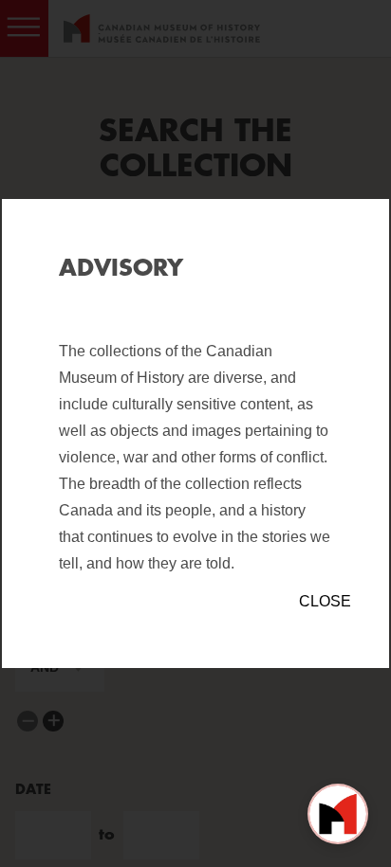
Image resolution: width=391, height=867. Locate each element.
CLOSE (325, 601)
